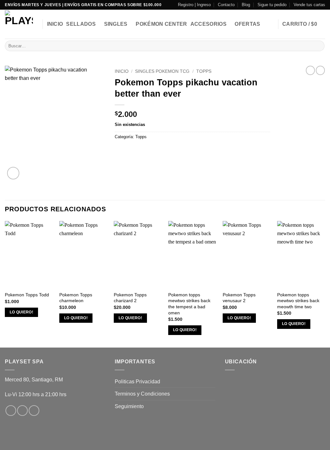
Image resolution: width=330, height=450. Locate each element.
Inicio (55, 24)
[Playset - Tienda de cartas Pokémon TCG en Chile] (19, 24)
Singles (116, 24)
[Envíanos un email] (34, 410)
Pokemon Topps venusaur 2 (239, 297)
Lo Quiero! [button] (21, 312)
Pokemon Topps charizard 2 (130, 297)
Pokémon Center (161, 24)
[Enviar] (318, 46)
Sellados (81, 24)
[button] (303, 24)
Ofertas (247, 24)
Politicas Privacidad (137, 381)
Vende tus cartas (309, 4)
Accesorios (208, 24)
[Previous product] (320, 70)
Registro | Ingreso (194, 4)
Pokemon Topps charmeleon (75, 297)
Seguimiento (129, 406)
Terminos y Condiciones (142, 394)
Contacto (226, 4)
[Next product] (310, 70)
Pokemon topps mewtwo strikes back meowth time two (298, 300)
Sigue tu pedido (271, 4)
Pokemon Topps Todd (27, 294)
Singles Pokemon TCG (162, 71)
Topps (203, 71)
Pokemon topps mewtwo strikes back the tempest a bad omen (189, 303)
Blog (246, 4)
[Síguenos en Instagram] (22, 410)
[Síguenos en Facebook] (10, 410)
